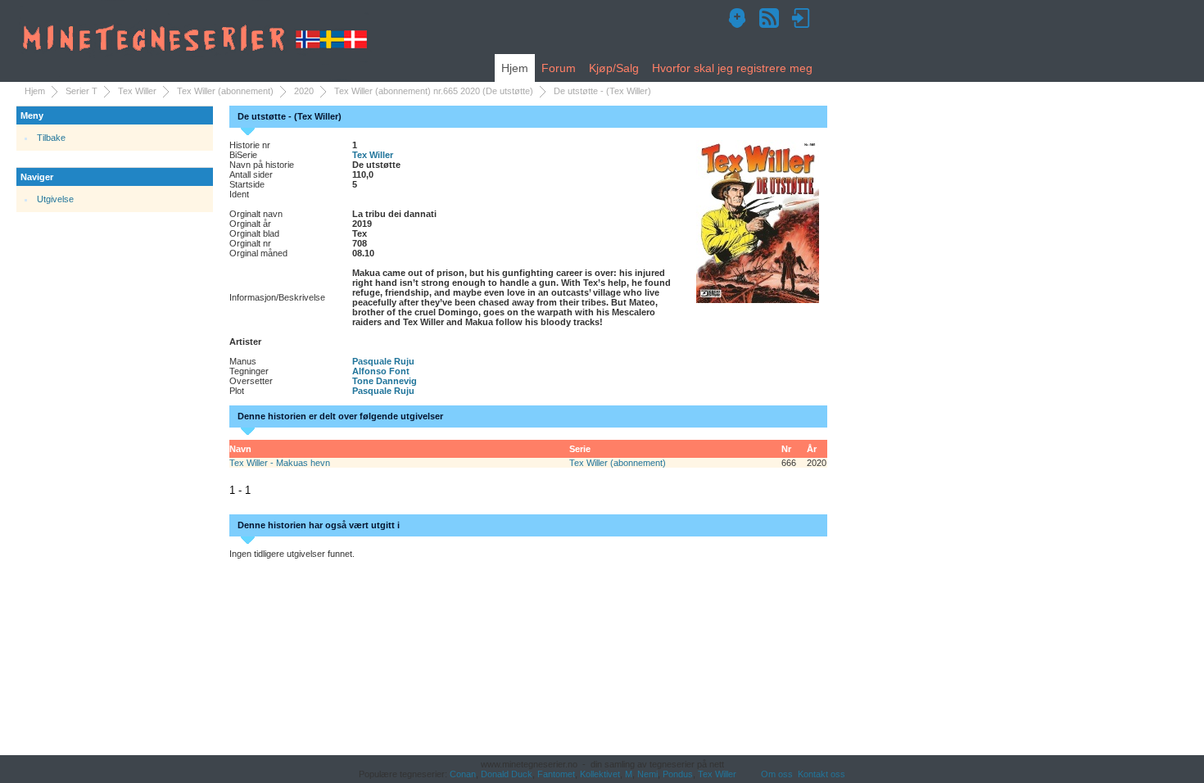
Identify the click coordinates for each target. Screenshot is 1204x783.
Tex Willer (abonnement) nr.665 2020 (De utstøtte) (433, 91)
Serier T (81, 91)
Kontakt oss (821, 774)
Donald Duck (506, 774)
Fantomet (556, 774)
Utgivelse (55, 199)
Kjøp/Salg (614, 68)
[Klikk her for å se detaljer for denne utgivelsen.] (757, 220)
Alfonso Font (381, 371)
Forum (558, 68)
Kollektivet (600, 774)
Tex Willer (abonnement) (225, 91)
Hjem (514, 68)
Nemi (647, 774)
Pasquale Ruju (383, 361)
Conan (463, 774)
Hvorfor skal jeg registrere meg (732, 68)
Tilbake (51, 138)
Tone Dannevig (384, 381)
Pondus (678, 774)
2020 (304, 91)
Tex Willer (137, 91)
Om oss (777, 774)
